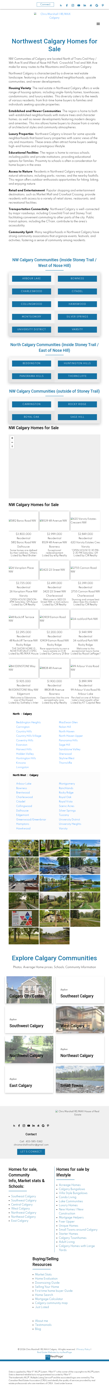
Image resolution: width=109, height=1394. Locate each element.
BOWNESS (77, 279)
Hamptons (22, 824)
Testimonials (43, 1325)
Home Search (44, 1295)
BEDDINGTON (32, 363)
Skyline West (66, 758)
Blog (38, 1329)
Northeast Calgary (23, 1217)
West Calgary (20, 1208)
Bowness (21, 788)
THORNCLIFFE (77, 376)
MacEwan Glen (68, 722)
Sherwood (65, 754)
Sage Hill (64, 745)
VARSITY (77, 330)
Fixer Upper (67, 1221)
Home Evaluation (46, 1278)
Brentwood (23, 792)
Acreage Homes (70, 1185)
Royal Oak (65, 797)
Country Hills (24, 731)
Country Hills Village (28, 736)
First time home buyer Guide (54, 1291)
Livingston (22, 767)
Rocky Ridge (66, 792)
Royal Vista (66, 801)
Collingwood (24, 806)
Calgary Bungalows (72, 1189)
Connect (45, 4)
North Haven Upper (71, 736)
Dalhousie (22, 810)
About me (41, 1321)
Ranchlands (66, 788)
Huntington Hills (26, 758)
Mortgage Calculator (49, 1299)
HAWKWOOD (77, 304)
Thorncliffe (65, 763)
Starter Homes (68, 1234)
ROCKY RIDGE (77, 404)
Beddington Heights (28, 722)
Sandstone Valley (69, 749)
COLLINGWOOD (31, 304)
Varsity (63, 828)
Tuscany (64, 815)
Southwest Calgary (23, 1200)
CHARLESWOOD (31, 291)
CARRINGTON (32, 404)
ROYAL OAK (31, 417)
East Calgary (19, 1221)
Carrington (23, 727)
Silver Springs (67, 810)
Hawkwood (23, 828)
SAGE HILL (77, 417)
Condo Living (67, 1197)
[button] (61, 5)
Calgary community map (51, 1303)
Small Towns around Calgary (78, 1229)
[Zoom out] (12, 442)
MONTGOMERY (31, 317)
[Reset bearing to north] (12, 446)
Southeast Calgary (23, 1196)
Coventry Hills (24, 740)
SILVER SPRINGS (77, 317)
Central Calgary (22, 1204)
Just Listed (42, 1307)
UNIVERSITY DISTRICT (31, 330)
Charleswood (24, 797)
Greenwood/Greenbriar (31, 819)
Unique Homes (68, 1226)
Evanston (21, 745)
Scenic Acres (66, 806)
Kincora (21, 763)
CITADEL (77, 291)
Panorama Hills (68, 740)
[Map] (54, 466)
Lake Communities (71, 1201)
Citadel (20, 801)
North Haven (67, 731)
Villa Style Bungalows (73, 1193)
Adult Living (67, 1242)
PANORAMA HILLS (32, 376)
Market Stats (43, 1274)
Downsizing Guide (47, 1283)
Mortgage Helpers (71, 1217)
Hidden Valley (25, 754)
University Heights (70, 824)
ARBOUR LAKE (31, 279)
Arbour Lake (23, 784)
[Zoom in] (12, 438)
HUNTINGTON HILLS (77, 363)
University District (69, 819)
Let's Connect (31, 1152)
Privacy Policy (83, 1349)
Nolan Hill (65, 727)
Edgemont (22, 815)
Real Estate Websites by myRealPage (54, 1352)
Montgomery (67, 784)
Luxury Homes (68, 1205)
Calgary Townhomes (72, 1238)
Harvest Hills (24, 749)
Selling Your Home (47, 1287)
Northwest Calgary (23, 1212)
